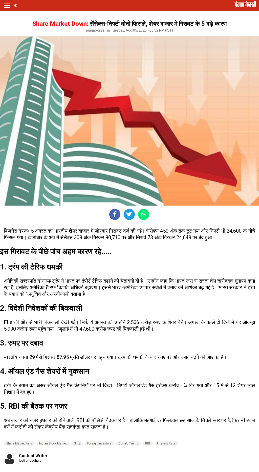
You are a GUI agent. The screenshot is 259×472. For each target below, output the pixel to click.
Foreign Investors (99, 443)
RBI (147, 443)
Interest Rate (166, 443)
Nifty (77, 443)
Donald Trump (128, 443)
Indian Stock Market (53, 443)
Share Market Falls (19, 443)
